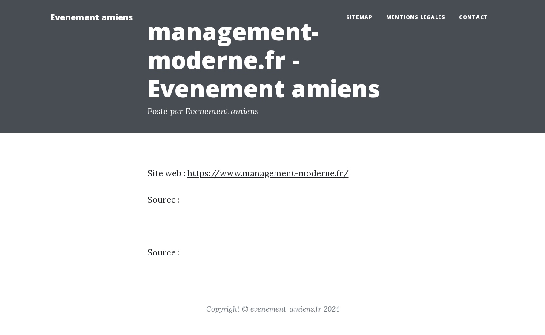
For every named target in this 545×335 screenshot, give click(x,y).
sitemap (359, 17)
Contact (473, 17)
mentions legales (415, 17)
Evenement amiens (91, 17)
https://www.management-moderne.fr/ (268, 173)
